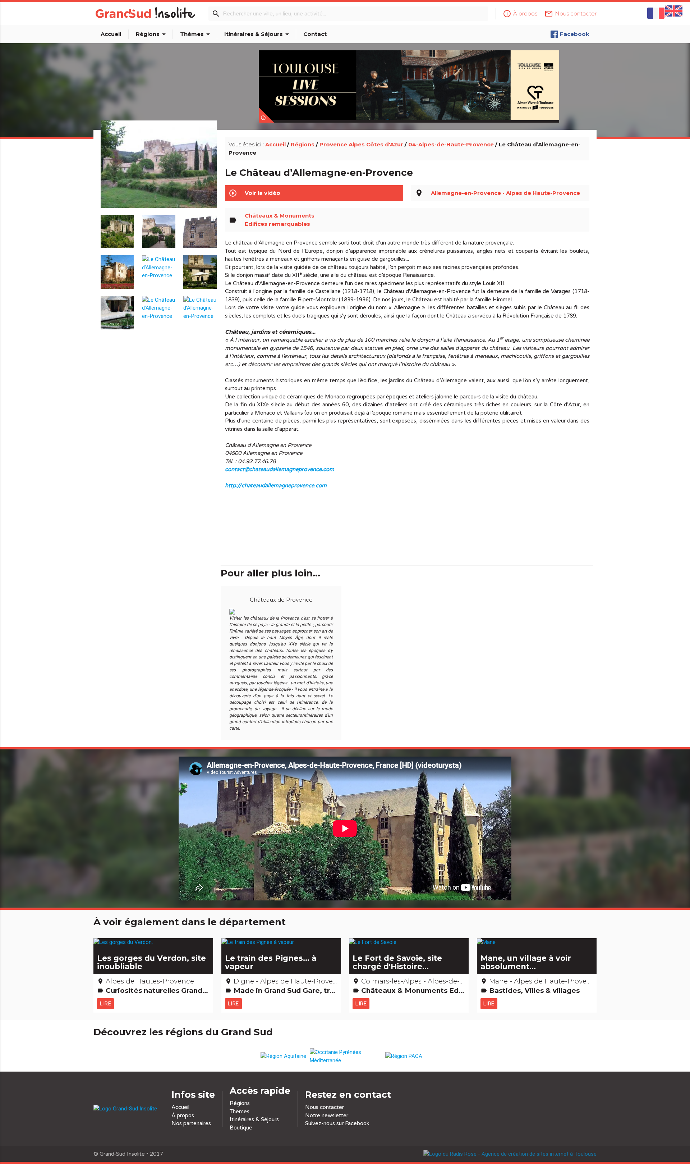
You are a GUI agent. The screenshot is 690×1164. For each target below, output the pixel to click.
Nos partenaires (191, 1123)
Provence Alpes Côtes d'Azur (361, 144)
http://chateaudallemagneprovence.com (276, 485)
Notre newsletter (326, 1115)
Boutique (241, 1127)
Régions (152, 34)
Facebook (574, 34)
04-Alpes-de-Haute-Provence (451, 144)
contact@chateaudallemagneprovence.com (279, 469)
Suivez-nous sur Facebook (337, 1123)
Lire (105, 1003)
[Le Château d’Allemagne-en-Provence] (159, 172)
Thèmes (196, 34)
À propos (182, 1115)
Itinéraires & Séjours (257, 34)
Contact (315, 34)
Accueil (111, 34)
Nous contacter (324, 1107)
